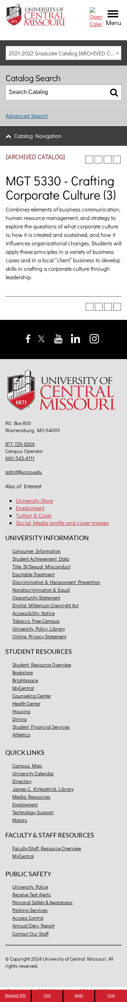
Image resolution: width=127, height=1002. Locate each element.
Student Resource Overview (41, 664)
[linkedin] (75, 337)
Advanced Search (27, 115)
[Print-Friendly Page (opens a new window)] (107, 159)
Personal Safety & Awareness (42, 902)
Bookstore (22, 672)
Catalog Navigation (38, 135)
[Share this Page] (98, 159)
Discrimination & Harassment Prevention (56, 582)
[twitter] (41, 337)
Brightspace (25, 680)
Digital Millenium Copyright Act (45, 605)
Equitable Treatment (33, 574)
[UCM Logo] (63, 391)
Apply (78, 995)
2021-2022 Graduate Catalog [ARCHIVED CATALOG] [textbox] (65, 53)
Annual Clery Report (33, 925)
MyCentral (23, 688)
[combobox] (63, 53)
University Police (30, 886)
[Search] (114, 92)
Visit (47, 995)
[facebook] (28, 337)
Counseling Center (31, 695)
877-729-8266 (20, 444)
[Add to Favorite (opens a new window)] (89, 159)
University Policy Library (38, 628)
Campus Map (27, 765)
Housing (21, 711)
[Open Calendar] (96, 16)
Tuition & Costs (34, 515)
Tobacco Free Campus (36, 621)
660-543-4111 (20, 458)
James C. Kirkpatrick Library (43, 789)
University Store (34, 500)
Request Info (15, 995)
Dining (19, 719)
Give (111, 995)
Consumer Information (36, 551)
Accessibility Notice (33, 613)
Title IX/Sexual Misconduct (41, 566)
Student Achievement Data (40, 558)
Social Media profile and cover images (62, 522)
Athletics (21, 734)
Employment (30, 508)
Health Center (26, 703)
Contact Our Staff (30, 933)
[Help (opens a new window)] (117, 159)
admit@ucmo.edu (23, 472)
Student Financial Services (41, 726)
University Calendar (33, 773)
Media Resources (31, 796)
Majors (19, 820)
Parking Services (30, 910)
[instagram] (94, 337)
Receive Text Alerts (31, 894)
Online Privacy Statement (39, 636)
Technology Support (33, 812)
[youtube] (58, 337)
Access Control (27, 917)
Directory (21, 781)
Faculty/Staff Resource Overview (46, 848)
